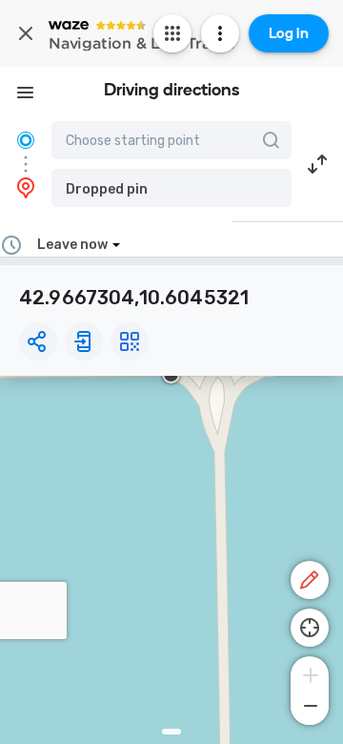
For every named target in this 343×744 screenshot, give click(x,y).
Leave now (72, 245)
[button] (171, 188)
